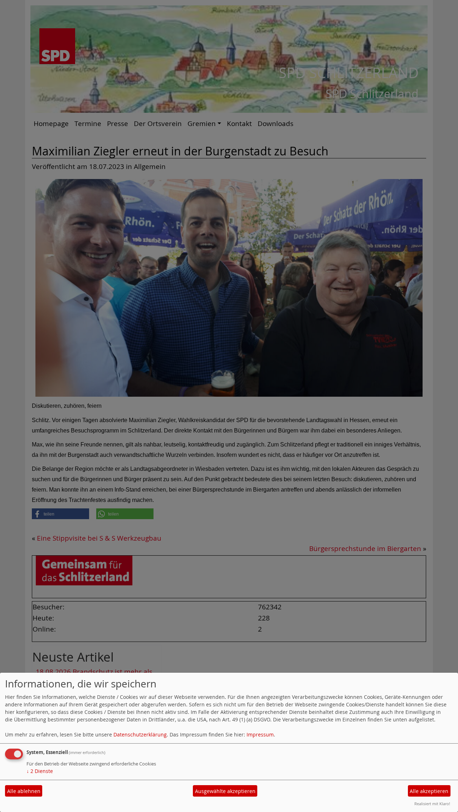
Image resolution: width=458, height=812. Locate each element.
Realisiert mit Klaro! (432, 803)
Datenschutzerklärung (140, 734)
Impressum (260, 734)
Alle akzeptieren (429, 791)
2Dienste (39, 771)
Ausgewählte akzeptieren (225, 791)
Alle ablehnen (23, 791)
